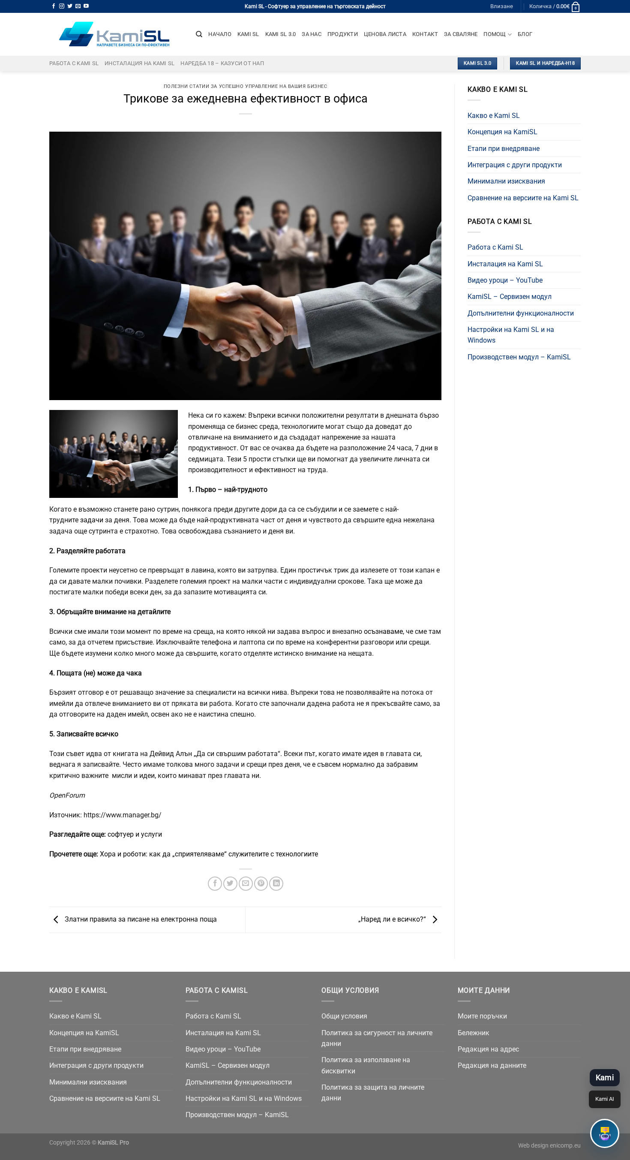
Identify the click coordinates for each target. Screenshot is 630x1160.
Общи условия (344, 1016)
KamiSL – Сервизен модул (510, 296)
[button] (604, 1133)
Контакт (425, 34)
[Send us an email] (78, 6)
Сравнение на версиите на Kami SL (523, 198)
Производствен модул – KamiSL (519, 357)
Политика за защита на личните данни (372, 1092)
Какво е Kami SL (494, 115)
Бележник (473, 1033)
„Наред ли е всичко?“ (393, 919)
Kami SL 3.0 (280, 34)
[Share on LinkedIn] (276, 884)
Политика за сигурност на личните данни (376, 1038)
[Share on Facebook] (215, 884)
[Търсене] (199, 34)
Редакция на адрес (488, 1049)
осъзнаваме (383, 631)
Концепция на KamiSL (502, 132)
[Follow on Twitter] (69, 6)
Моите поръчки (482, 1016)
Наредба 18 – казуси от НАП (222, 63)
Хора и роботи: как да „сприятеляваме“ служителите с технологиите (209, 854)
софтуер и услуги (135, 834)
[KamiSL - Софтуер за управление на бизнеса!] (116, 34)
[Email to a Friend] (246, 884)
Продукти (342, 34)
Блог (525, 34)
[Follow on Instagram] (61, 6)
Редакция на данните (492, 1065)
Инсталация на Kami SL (139, 63)
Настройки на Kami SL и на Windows (511, 334)
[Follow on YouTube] (86, 6)
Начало (219, 34)
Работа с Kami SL (74, 63)
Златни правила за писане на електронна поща (140, 919)
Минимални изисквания (506, 181)
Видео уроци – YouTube (505, 280)
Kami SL (248, 34)
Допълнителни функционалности (521, 313)
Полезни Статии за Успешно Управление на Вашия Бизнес (245, 86)
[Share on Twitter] (230, 884)
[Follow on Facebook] (53, 6)
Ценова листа (385, 34)
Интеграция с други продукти (515, 165)
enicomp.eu (565, 1145)
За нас (311, 34)
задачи (92, 520)
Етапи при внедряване (504, 149)
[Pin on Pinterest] (261, 884)
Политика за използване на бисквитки (365, 1065)
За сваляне (461, 34)
